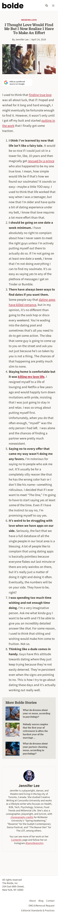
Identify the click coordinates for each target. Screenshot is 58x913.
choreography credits (22, 817)
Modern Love (29, 19)
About (32, 901)
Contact (50, 901)
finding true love (40, 95)
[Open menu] (53, 5)
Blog (40, 901)
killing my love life (31, 376)
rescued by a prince (41, 161)
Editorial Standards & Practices (37, 910)
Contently (16, 840)
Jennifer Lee (22, 39)
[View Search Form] (46, 5)
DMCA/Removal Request (41, 905)
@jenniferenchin (34, 843)
